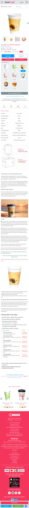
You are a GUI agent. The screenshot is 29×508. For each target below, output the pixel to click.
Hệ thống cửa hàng (7, 6)
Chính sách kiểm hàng (14, 432)
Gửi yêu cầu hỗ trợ (14, 424)
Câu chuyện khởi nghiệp (14, 454)
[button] (13, 407)
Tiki (17, 324)
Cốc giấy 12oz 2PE (7, 403)
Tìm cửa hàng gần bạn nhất (14, 93)
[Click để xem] (14, 23)
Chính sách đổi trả (14, 429)
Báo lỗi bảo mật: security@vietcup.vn (14, 435)
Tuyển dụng (14, 459)
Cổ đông (14, 461)
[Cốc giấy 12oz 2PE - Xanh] (7, 395)
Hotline (25, 376)
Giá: (2, 51)
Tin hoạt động (14, 453)
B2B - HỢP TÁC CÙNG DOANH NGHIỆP (14, 497)
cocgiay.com (12, 302)
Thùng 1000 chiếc (8, 56)
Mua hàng (14, 502)
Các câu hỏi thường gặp (14, 422)
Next (28, 23)
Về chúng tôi (14, 462)
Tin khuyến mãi (14, 456)
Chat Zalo (6, 505)
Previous (1, 399)
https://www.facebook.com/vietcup (9, 322)
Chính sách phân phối (14, 457)
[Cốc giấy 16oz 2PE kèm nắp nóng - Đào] (21, 395)
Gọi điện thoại (18, 505)
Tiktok (3, 326)
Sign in (22, 2)
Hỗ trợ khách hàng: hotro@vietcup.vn (14, 434)
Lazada (24, 324)
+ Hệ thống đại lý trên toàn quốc (7, 368)
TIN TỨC (14, 450)
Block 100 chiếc (21, 56)
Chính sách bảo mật (14, 430)
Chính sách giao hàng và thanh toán (14, 427)
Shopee (20, 324)
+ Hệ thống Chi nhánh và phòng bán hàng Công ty (11, 366)
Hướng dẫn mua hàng (14, 425)
